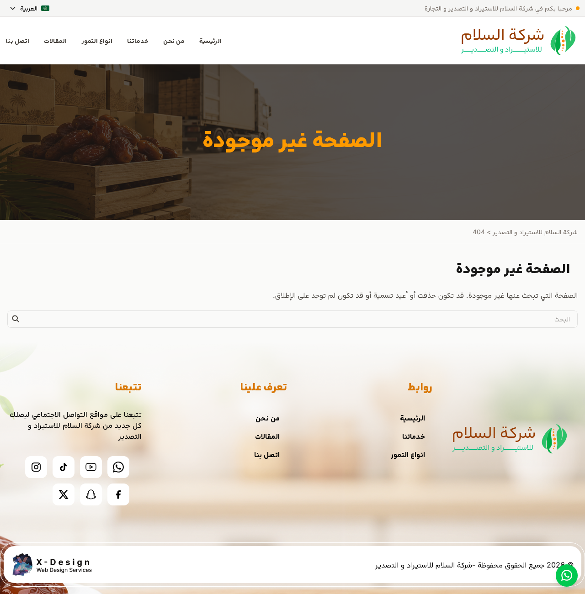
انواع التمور (96, 40)
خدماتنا (138, 40)
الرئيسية (210, 40)
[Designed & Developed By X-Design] (51, 564)
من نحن (174, 40)
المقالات (55, 40)
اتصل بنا (267, 454)
